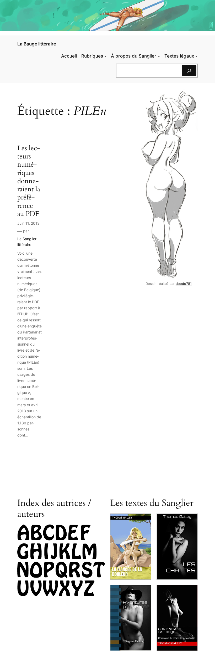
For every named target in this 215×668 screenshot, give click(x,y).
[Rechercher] (189, 70)
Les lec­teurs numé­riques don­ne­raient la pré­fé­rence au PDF (28, 181)
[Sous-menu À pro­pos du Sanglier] (159, 56)
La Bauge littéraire (36, 44)
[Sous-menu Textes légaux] (196, 56)
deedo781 (184, 284)
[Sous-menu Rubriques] (105, 56)
